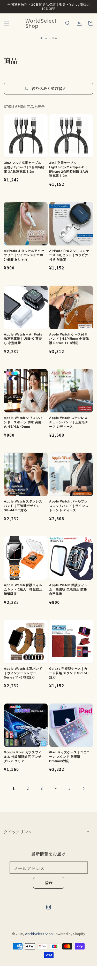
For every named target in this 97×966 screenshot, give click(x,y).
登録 (49, 882)
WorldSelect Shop (39, 933)
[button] (6, 23)
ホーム (43, 37)
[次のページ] (83, 788)
